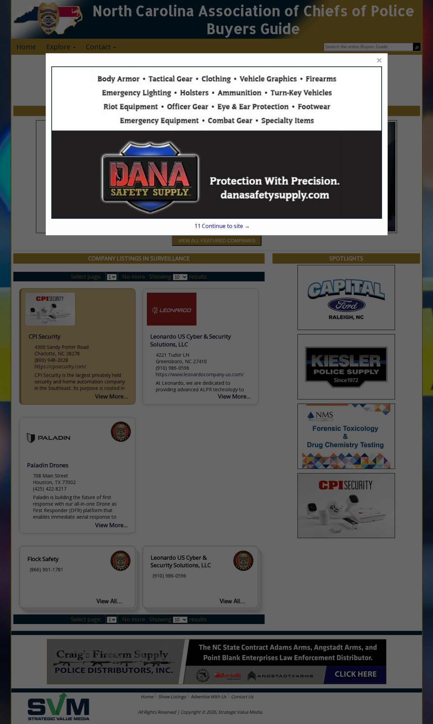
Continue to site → (222, 226)
